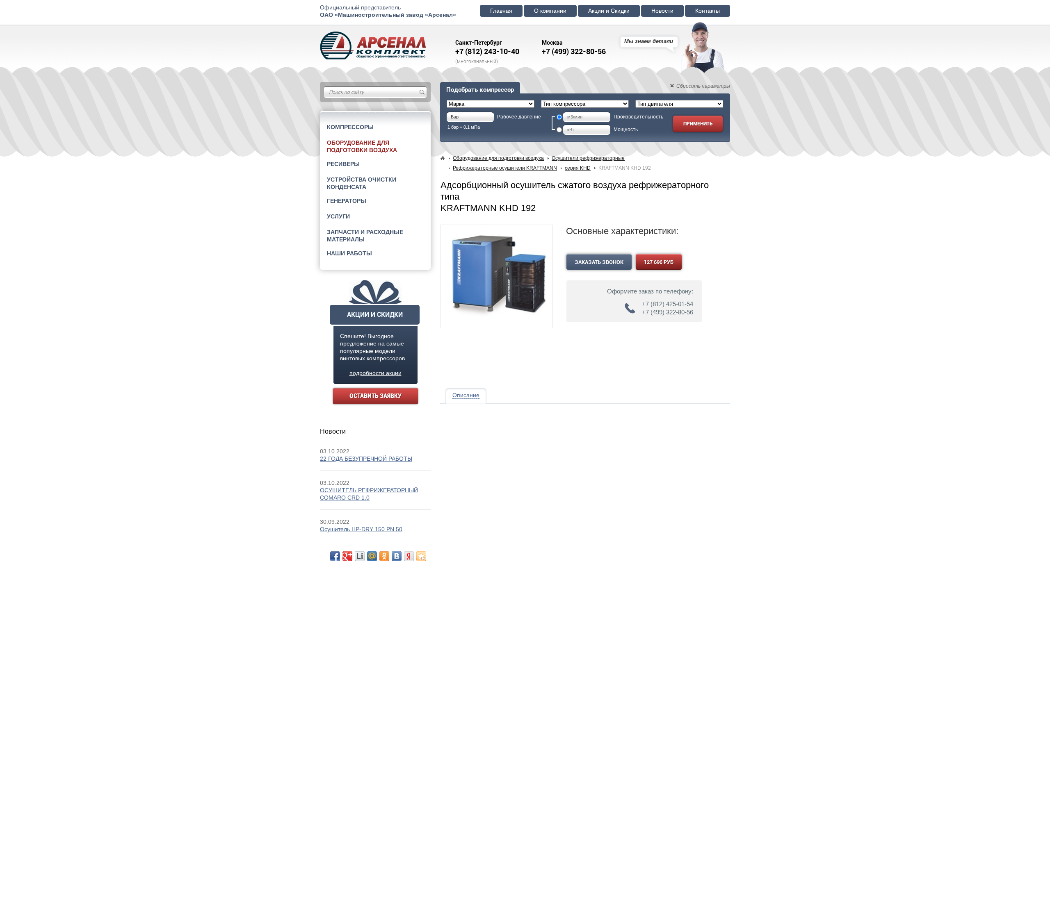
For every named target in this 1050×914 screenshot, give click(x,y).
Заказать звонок (599, 262)
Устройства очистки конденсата (361, 183)
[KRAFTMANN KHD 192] (496, 321)
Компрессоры (350, 127)
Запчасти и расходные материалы (365, 236)
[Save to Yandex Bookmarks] (409, 556)
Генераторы (346, 201)
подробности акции (375, 373)
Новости (662, 10)
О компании (550, 10)
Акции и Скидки (609, 10)
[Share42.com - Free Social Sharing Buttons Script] (421, 556)
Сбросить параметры (703, 86)
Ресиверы (343, 164)
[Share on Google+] (347, 556)
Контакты (707, 10)
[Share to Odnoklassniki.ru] (384, 556)
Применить (697, 124)
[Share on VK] (397, 556)
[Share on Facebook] (335, 556)
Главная (501, 10)
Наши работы (349, 253)
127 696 (658, 262)
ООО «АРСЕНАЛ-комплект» (376, 46)
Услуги (338, 216)
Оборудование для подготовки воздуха (362, 146)
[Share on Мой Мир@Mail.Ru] (372, 556)
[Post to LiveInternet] (360, 556)
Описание (465, 395)
